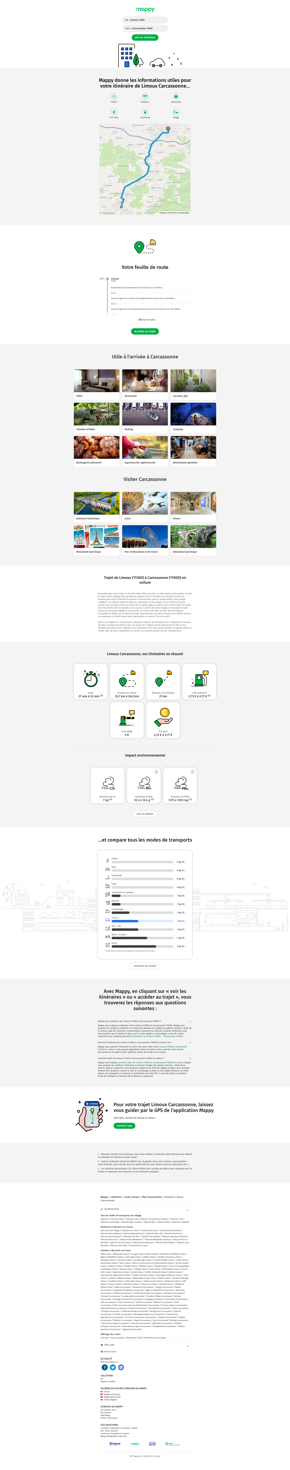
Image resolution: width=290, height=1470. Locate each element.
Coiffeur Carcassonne (123, 1293)
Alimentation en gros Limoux (144, 1278)
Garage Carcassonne (164, 1287)
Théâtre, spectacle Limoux (143, 1275)
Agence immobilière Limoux (112, 1257)
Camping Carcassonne (154, 1299)
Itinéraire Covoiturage (110, 1222)
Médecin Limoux (115, 1266)
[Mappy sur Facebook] (105, 1367)
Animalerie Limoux (172, 1281)
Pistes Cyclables (117, 1338)
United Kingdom (110, 1400)
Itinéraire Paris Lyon (149, 1230)
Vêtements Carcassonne (162, 1323)
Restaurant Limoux (121, 1254)
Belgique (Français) (112, 1394)
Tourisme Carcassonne (140, 1323)
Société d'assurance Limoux (169, 1257)
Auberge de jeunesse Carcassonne (128, 1299)
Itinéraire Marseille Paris (134, 1233)
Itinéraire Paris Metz (119, 1246)
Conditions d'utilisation (110, 1428)
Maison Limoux (152, 1254)
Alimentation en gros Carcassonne (136, 1326)
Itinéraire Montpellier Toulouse (158, 1240)
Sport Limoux (124, 1263)
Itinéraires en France (130, 1230)
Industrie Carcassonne (167, 1317)
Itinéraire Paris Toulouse (111, 1236)
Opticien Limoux (175, 1272)
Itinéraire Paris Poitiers (165, 1243)
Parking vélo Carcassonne (160, 1311)
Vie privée (125, 1428)
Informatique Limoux (170, 1269)
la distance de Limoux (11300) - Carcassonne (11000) (157, 1036)
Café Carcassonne (108, 1302)
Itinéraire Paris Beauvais (143, 1243)
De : (135, 20)
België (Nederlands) (112, 1397)
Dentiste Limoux (130, 1266)
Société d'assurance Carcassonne (148, 1293)
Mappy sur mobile (108, 1381)
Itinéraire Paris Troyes (138, 1246)
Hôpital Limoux (141, 1269)
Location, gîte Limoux (142, 1260)
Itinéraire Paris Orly (173, 1233)
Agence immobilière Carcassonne (160, 1290)
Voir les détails (145, 813)
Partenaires (113, 1418)
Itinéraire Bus (149, 1222)
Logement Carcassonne (132, 1329)
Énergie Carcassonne (111, 1311)
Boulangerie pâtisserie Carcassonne (149, 1314)
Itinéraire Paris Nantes (151, 1236)
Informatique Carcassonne (159, 1308)
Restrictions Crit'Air (134, 1338)
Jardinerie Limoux (116, 1281)
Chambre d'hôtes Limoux (163, 1260)
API (102, 1379)
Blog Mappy (105, 1415)
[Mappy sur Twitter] (113, 1367)
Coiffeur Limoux (149, 1257)
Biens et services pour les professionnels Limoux (152, 1263)
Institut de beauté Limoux (156, 1272)
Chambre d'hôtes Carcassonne (159, 1296)
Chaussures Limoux (149, 1284)
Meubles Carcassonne (123, 1320)
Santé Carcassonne (144, 1302)
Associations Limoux (109, 1263)
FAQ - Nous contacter (109, 1431)
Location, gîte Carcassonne (133, 1296)
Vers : (139, 28)
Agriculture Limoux (121, 1272)
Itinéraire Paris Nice (131, 1236)
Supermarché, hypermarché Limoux (115, 1275)
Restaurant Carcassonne (143, 1287)
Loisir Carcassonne (126, 1302)
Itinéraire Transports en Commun (154, 1219)
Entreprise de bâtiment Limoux (172, 1254)
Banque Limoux (126, 1269)
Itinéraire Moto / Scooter (131, 1222)
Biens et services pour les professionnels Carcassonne (136, 1305)
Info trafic (105, 1338)
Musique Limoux (146, 1266)
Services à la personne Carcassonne (140, 1317)
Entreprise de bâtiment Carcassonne (129, 1290)
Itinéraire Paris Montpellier (131, 1240)
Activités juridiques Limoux (120, 1278)
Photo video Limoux (133, 1281)
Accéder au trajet (145, 331)
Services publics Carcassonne (173, 1305)
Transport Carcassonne (110, 1296)
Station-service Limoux (153, 1281)
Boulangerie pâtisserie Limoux (169, 1275)
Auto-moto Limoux (133, 1257)
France (107, 1392)
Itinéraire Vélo (132, 1219)
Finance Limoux (115, 1284)
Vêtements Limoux (131, 1284)
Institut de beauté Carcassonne (135, 1311)
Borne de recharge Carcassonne (115, 1323)
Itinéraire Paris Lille (154, 1233)
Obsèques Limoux (108, 1260)
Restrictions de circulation (155, 1338)
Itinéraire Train (176, 1219)
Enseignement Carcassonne (164, 1326)
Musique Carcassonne (179, 1320)
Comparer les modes (145, 965)
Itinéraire (104, 1219)
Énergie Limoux (161, 1266)
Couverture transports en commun (115, 1433)
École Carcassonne (180, 1308)
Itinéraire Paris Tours (109, 1240)
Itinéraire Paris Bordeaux (111, 1233)
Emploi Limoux (164, 1278)
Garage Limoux (137, 1254)
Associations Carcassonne (176, 1299)
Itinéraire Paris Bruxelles (120, 1243)
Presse (103, 1418)
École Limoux (154, 1269)
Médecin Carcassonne (163, 1302)
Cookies (134, 1428)
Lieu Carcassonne (160, 1320)
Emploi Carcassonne (142, 1320)
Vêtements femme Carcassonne (114, 1308)
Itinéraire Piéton (117, 1219)
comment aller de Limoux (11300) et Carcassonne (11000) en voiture (150, 1062)
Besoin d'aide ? (110, 1352)
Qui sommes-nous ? (109, 1410)
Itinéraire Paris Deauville (170, 1230)
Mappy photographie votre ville (114, 1436)
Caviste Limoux (137, 1272)
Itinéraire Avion (163, 1222)
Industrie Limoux (166, 1284)
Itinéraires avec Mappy (110, 1230)
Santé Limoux (181, 1260)
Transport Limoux (124, 1260)
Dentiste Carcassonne (123, 1314)
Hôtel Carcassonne (123, 1287)
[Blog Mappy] (121, 1367)
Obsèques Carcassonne (174, 1293)
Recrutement (106, 1413)
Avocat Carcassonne (137, 1308)
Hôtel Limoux (106, 1254)
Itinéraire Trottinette (180, 1222)
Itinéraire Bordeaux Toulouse (175, 1236)
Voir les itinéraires (145, 37)
